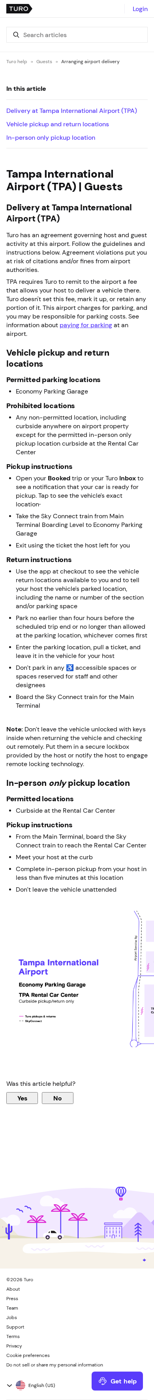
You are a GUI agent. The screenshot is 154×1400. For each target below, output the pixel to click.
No (57, 1098)
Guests (44, 61)
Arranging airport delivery (90, 61)
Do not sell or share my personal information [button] (54, 1365)
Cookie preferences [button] (28, 1355)
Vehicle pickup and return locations (57, 123)
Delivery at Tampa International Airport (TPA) (71, 110)
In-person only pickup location (50, 137)
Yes (22, 1098)
